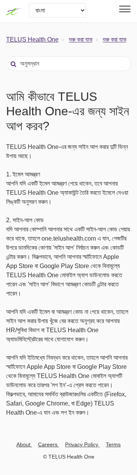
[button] (123, 9)
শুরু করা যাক (80, 39)
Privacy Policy (82, 444)
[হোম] (13, 11)
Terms (113, 444)
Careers (48, 444)
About (24, 444)
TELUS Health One (32, 39)
